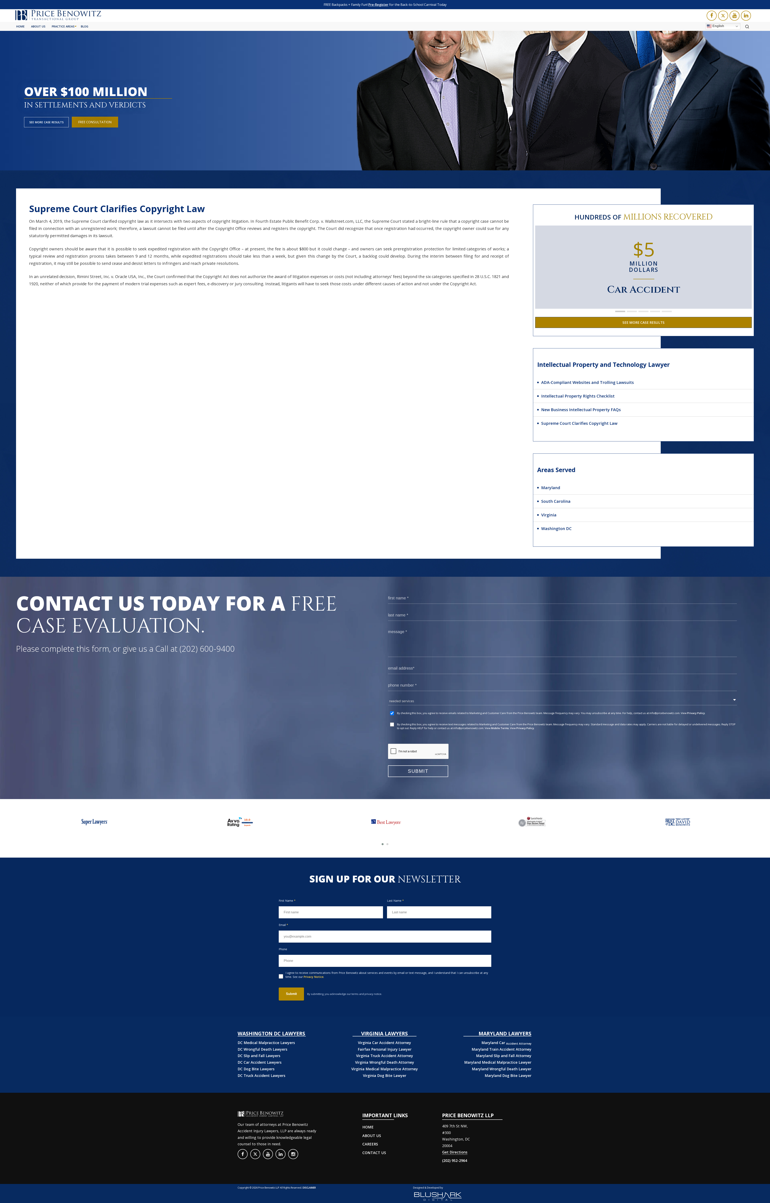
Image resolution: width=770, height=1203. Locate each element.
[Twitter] (723, 16)
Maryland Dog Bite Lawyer (508, 1075)
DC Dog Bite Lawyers (256, 1068)
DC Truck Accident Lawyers (261, 1075)
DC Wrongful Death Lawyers (262, 1049)
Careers (370, 1144)
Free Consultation (95, 122)
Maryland (550, 487)
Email (283, 925)
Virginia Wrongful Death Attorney (384, 1062)
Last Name (395, 901)
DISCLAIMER (309, 1187)
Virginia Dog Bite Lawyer (384, 1075)
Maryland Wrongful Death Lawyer (501, 1068)
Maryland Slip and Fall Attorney (503, 1055)
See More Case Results (46, 122)
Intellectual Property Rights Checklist (578, 396)
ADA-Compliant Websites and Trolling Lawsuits (587, 382)
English (718, 26)
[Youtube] (734, 16)
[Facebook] (712, 16)
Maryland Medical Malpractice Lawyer (497, 1062)
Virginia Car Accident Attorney (384, 1042)
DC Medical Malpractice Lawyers (266, 1042)
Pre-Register (378, 4)
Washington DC (556, 528)
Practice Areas (63, 26)
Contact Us (374, 1152)
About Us (38, 26)
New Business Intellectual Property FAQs (581, 409)
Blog (84, 26)
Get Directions (454, 1152)
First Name (287, 901)
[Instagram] (293, 1154)
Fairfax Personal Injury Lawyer (384, 1049)
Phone (283, 949)
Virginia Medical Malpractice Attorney (384, 1068)
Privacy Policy (696, 713)
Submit (291, 994)
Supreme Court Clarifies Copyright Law (579, 423)
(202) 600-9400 (207, 648)
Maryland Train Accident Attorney (501, 1049)
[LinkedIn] (746, 16)
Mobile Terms (500, 728)
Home (20, 26)
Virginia (548, 515)
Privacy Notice (313, 977)
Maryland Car (506, 1042)
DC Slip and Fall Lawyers (259, 1055)
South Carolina (555, 501)
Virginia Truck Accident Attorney (384, 1055)
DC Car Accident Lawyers (260, 1062)
